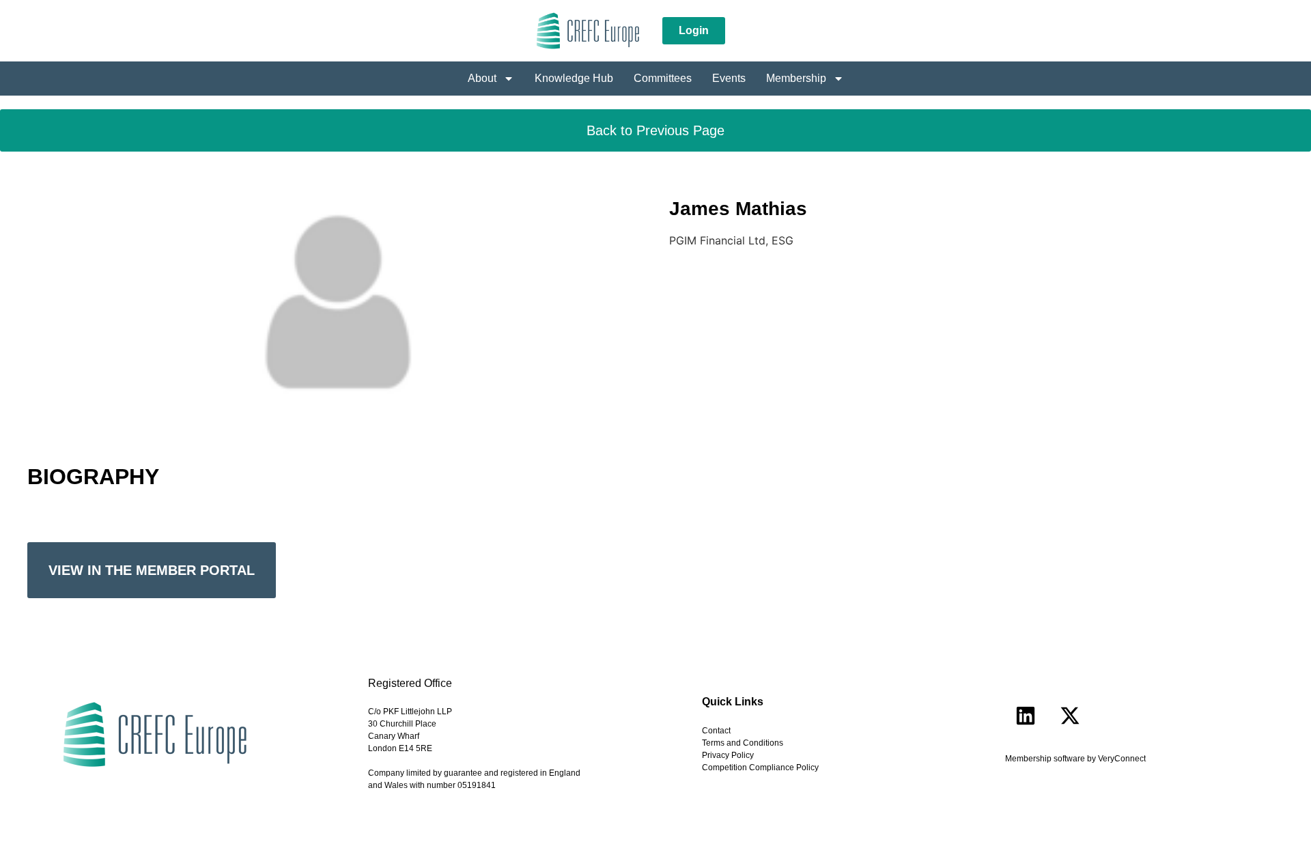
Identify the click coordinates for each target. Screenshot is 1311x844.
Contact (716, 730)
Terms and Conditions (742, 743)
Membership (796, 78)
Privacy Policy (728, 755)
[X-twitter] (1069, 715)
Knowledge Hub (574, 78)
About (482, 78)
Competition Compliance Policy (760, 767)
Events (729, 78)
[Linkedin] (1025, 715)
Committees (663, 78)
